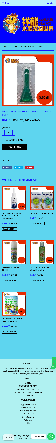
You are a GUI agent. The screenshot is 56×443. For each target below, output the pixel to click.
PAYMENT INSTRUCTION (28, 389)
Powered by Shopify (27, 438)
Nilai (28, 423)
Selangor (28, 420)
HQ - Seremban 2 (28, 404)
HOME (28, 383)
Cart (52, 3)
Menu (8, 3)
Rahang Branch (28, 408)
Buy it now (14, 147)
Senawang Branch (28, 411)
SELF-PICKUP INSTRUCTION (28, 392)
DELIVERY (28, 395)
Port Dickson (28, 417)
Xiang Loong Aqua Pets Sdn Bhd (30, 436)
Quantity (6, 127)
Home (5, 46)
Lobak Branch (28, 414)
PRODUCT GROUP (28, 386)
